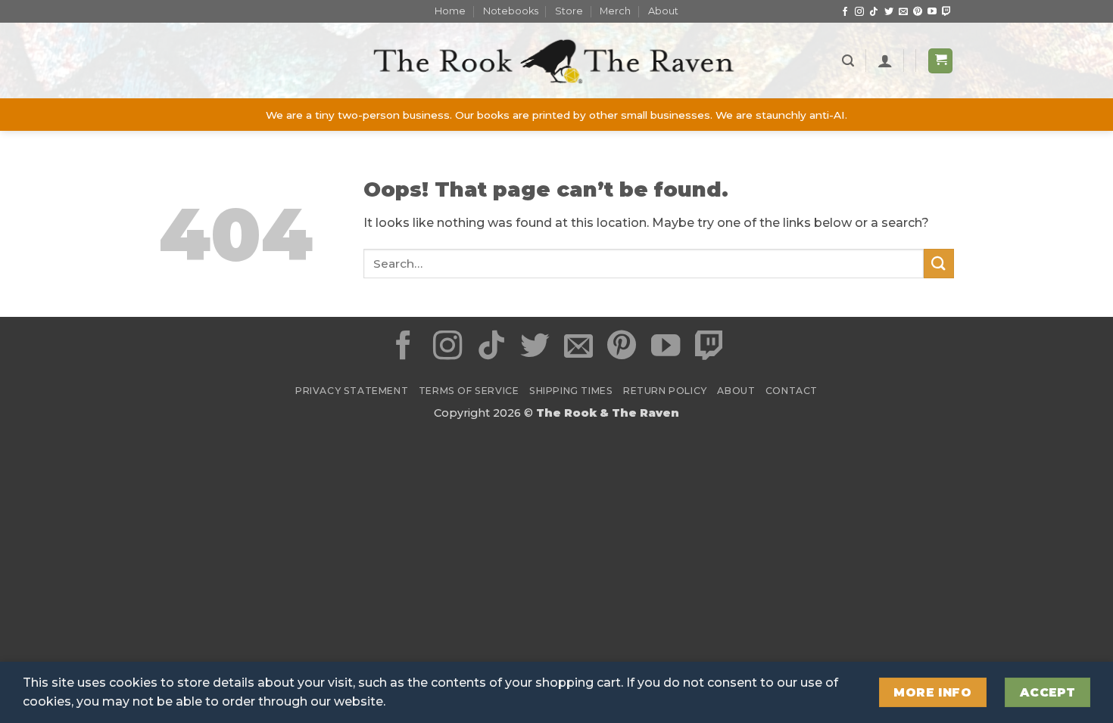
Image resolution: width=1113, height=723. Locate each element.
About (663, 11)
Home (450, 11)
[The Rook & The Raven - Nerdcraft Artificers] (556, 61)
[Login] (885, 60)
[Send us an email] (903, 12)
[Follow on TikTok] (873, 12)
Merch (615, 11)
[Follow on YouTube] (932, 12)
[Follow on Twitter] (888, 12)
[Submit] (939, 263)
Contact (791, 390)
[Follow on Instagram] (859, 12)
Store (569, 11)
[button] (848, 61)
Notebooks (510, 11)
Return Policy (665, 390)
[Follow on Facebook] (845, 12)
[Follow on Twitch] (946, 12)
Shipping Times (571, 390)
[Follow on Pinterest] (917, 12)
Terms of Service (469, 390)
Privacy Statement (351, 390)
